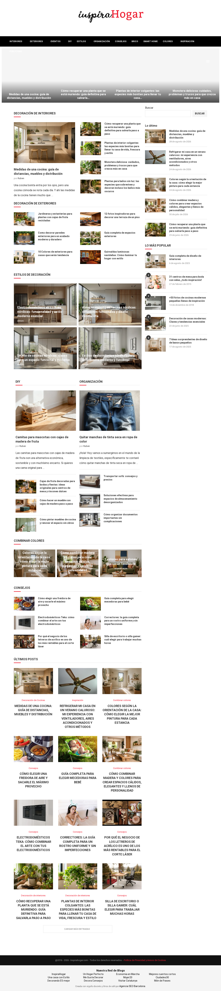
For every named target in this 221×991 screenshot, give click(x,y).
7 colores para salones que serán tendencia (120, 561)
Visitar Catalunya (127, 980)
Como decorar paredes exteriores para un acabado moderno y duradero (54, 236)
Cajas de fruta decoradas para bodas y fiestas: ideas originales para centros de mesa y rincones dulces (57, 486)
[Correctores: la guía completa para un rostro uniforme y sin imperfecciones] (90, 623)
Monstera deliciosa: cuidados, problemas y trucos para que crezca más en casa (192, 94)
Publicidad (15, 51)
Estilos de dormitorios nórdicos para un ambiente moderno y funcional (108, 358)
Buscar (149, 107)
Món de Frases (162, 980)
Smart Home (150, 41)
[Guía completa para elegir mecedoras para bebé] (90, 604)
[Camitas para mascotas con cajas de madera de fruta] (46, 410)
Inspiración (187, 41)
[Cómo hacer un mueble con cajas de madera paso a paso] (26, 506)
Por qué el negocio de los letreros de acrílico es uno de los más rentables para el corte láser (56, 641)
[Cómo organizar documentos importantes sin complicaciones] (89, 520)
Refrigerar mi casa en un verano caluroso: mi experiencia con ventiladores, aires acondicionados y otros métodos (187, 158)
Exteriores (36, 41)
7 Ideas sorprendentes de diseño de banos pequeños (188, 341)
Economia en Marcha (128, 974)
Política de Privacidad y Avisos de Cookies (145, 960)
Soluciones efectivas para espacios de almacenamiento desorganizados (120, 498)
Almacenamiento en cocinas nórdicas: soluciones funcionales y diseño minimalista (109, 312)
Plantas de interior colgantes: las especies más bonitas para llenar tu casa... (138, 94)
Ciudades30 (162, 977)
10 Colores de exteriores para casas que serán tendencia (55, 253)
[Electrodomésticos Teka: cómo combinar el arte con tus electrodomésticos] (24, 623)
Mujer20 (127, 977)
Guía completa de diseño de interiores (185, 257)
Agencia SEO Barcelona (132, 986)
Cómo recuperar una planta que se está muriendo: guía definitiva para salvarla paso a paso (122, 128)
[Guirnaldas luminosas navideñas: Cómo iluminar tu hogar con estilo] (90, 257)
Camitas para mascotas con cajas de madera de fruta (42, 439)
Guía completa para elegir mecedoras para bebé (119, 600)
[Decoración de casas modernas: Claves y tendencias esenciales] (155, 324)
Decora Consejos (93, 980)
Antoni (20, 321)
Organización (102, 41)
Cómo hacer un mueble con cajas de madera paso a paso (56, 502)
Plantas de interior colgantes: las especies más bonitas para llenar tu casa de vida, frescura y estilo (122, 147)
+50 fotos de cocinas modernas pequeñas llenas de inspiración (187, 299)
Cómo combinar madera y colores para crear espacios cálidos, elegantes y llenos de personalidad (78, 561)
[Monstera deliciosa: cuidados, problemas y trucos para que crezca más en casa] (192, 75)
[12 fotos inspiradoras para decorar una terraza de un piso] (90, 219)
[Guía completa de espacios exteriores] (90, 238)
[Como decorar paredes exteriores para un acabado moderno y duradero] (24, 238)
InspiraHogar (59, 974)
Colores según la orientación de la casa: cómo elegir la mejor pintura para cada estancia (34, 561)
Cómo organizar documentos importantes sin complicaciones (121, 518)
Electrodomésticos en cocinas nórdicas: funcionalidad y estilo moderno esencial (39, 312)
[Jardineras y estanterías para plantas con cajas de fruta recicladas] (24, 219)
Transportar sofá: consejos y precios (120, 478)
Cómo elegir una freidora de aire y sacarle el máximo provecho (54, 601)
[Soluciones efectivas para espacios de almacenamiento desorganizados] (89, 501)
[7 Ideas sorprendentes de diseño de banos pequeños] (155, 345)
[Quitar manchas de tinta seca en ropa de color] (109, 410)
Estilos (81, 41)
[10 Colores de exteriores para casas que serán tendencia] (24, 257)
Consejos (120, 41)
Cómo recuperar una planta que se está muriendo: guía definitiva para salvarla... (83, 94)
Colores (168, 41)
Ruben (21, 178)
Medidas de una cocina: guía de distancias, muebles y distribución (29, 96)
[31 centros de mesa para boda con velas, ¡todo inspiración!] (155, 282)
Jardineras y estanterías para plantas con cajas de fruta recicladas (55, 217)
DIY (70, 41)
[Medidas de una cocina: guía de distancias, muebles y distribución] (29, 75)
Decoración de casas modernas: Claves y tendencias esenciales (187, 320)
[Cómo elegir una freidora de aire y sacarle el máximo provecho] (24, 604)
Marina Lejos (120, 568)
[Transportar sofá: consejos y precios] (89, 481)
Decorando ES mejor (58, 980)
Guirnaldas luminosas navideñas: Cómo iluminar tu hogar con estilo (120, 255)
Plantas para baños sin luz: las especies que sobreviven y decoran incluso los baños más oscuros (122, 186)
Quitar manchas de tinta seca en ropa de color (108, 439)
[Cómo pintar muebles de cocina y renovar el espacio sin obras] (26, 525)
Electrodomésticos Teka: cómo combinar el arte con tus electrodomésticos (56, 620)
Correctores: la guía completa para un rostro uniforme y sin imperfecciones (121, 620)
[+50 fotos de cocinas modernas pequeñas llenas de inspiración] (155, 303)
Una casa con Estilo (59, 977)
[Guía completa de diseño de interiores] (155, 261)
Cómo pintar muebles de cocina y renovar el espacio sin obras (58, 521)
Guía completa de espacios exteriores (119, 234)
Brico (135, 41)
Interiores (15, 41)
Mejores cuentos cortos (162, 974)
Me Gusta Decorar (93, 977)
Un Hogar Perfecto (93, 974)
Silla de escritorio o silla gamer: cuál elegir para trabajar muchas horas (122, 639)
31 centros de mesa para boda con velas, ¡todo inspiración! (186, 278)
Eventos (55, 41)
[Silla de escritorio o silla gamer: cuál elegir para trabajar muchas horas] (90, 642)
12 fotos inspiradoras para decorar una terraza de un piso (122, 215)
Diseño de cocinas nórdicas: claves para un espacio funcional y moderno (43, 358)
